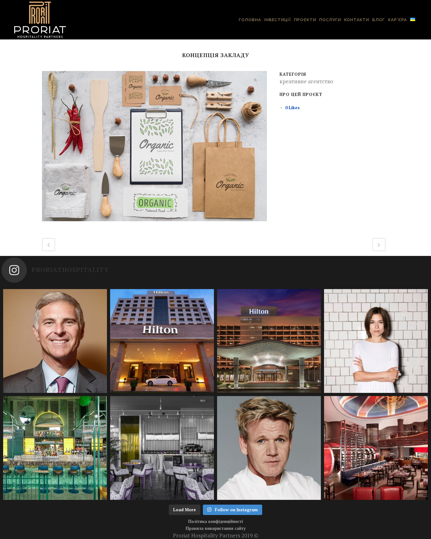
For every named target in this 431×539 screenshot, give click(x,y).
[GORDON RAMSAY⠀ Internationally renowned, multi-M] (269, 448)
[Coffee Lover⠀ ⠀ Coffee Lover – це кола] (162, 448)
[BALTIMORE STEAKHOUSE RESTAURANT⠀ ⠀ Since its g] (376, 448)
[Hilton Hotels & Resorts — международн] (269, 341)
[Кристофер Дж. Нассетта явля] (55, 341)
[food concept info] (154, 224)
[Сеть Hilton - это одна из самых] (162, 341)
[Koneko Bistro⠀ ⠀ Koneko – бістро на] (55, 448)
